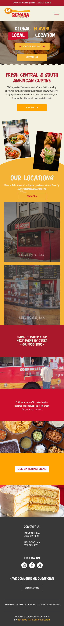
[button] (57, 13)
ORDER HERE (44, 2)
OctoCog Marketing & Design (33, 620)
